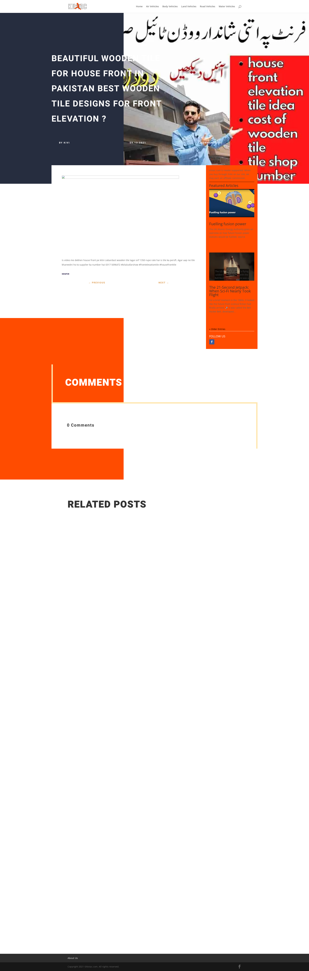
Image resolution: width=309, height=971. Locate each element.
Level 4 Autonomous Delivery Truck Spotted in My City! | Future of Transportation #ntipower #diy (134, 910)
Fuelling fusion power (227, 223)
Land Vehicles (188, 6)
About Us (73, 958)
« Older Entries (217, 329)
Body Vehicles (170, 6)
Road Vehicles (207, 6)
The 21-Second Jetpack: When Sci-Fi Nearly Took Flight (230, 291)
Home (139, 6)
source (65, 273)
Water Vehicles (227, 6)
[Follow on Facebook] (211, 341)
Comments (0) (211, 142)
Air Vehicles (152, 6)
